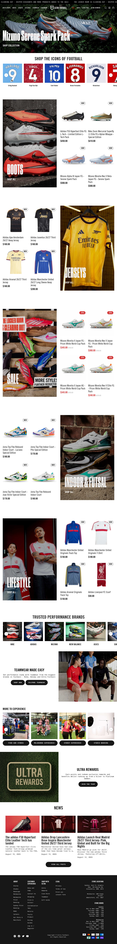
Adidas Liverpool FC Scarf (99, 592)
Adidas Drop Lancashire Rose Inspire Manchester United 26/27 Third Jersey (56, 840)
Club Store (46, 893)
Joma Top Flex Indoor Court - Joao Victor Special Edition (15, 493)
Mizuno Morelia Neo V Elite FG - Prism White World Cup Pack (101, 388)
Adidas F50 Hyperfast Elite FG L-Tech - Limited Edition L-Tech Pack (73, 134)
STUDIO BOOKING (101, 743)
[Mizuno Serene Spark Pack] (58, 28)
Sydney (101, 907)
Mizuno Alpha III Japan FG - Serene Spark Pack (72, 177)
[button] (105, 8)
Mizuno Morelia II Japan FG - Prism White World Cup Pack (72, 342)
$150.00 (63, 556)
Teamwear (45, 897)
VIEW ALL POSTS (58, 864)
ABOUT (15, 881)
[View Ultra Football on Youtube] (27, 936)
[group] (58, 75)
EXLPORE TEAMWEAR (36, 682)
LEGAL (58, 881)
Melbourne (100, 919)
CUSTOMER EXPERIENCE (32, 882)
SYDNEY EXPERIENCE (72, 743)
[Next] (111, 75)
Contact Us (32, 893)
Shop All (11, 179)
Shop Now (18, 682)
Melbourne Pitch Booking (17, 900)
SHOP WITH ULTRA (45, 882)
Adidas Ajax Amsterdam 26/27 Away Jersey (13, 239)
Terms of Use (61, 889)
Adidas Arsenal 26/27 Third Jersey (15, 281)
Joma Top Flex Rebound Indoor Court (41, 493)
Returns (30, 911)
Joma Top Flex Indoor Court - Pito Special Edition (43, 448)
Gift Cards (46, 900)
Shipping (31, 897)
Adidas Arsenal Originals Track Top (71, 593)
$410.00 (91, 140)
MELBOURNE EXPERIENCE (44, 743)
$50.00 (91, 595)
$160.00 (6, 244)
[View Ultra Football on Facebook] (19, 936)
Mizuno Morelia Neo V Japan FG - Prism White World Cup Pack (100, 343)
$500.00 (63, 182)
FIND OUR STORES (16, 743)
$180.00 (6, 456)
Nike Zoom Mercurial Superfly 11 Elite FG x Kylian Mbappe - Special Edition (101, 134)
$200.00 (34, 289)
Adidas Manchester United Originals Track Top (71, 551)
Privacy (58, 886)
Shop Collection (11, 45)
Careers (16, 914)
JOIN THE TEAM (88, 784)
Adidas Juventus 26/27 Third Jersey (43, 239)
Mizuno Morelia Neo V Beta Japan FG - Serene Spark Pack (100, 179)
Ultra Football (63, 935)
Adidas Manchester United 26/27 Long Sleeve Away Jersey (42, 282)
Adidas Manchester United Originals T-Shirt (99, 551)
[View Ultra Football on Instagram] (14, 936)
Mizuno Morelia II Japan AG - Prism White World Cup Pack (72, 387)
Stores (15, 886)
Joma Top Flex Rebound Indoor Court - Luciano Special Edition (13, 449)
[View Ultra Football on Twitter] (23, 936)
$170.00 (34, 453)
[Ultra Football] (58, 8)
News (15, 911)
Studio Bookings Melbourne (17, 891)
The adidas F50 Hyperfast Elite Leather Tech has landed (20, 840)
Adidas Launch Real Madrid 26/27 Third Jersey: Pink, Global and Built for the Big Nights (93, 842)
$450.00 (63, 140)
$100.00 (91, 556)
